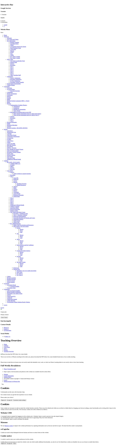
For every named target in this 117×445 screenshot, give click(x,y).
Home (5, 35)
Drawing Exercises (15, 91)
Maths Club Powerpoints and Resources (23, 225)
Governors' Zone (11, 288)
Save (14, 443)
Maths (8, 99)
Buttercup (15, 179)
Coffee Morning (11, 300)
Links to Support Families (13, 290)
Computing (10, 92)
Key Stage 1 (20, 273)
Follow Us (7, 336)
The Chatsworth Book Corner (17, 212)
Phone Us (6, 327)
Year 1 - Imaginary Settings (20, 215)
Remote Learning (14, 42)
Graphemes (16, 108)
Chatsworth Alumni (12, 299)
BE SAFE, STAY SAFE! (13, 162)
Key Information (11, 41)
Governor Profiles (14, 286)
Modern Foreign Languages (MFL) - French (18, 101)
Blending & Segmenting (19, 109)
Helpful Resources (21, 185)
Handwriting (16, 196)
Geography (10, 95)
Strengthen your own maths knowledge (26, 270)
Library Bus (16, 222)
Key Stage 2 (20, 275)
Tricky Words (16, 111)
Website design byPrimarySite (12, 381)
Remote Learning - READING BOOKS (17, 128)
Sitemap (6, 374)
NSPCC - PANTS (11, 148)
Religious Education (12, 125)
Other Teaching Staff (15, 75)
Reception (12, 65)
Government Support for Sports (18, 46)
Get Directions (7, 330)
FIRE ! (12, 166)
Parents (5, 129)
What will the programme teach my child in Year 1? (26, 115)
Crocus (15, 180)
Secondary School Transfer (17, 82)
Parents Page (16, 269)
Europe (18, 228)
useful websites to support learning (22, 173)
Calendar (9, 133)
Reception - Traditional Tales (20, 213)
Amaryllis (15, 178)
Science (9, 126)
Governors (6, 283)
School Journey (11, 282)
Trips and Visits (11, 158)
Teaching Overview (22, 183)
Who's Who (10, 59)
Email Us (6, 329)
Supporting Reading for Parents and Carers (24, 218)
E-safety (9, 139)
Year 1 (11, 66)
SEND (12, 52)
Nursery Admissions (15, 78)
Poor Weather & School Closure (15, 149)
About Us (6, 36)
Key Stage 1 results (15, 58)
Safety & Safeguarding (12, 150)
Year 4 (11, 71)
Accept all (9, 400)
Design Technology (12, 93)
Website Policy (7, 377)
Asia (18, 233)
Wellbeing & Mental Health (14, 159)
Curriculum (13, 49)
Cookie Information (9, 375)
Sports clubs (10, 153)
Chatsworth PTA (11, 296)
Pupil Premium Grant (15, 48)
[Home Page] (1, 309)
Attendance (10, 130)
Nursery (12, 63)
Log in (5, 305)
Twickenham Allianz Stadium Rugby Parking (18, 302)
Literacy (15, 186)
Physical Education (12, 122)
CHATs (9, 295)
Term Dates (10, 156)
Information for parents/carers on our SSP (20, 112)
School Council (11, 280)
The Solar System (21, 262)
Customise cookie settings (19, 400)
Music (8, 102)
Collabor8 (9, 298)
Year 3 (11, 69)
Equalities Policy (14, 43)
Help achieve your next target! (21, 226)
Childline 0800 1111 (15, 163)
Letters (8, 142)
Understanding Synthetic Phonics (18, 105)
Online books (16, 220)
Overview (9, 88)
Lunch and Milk (11, 143)
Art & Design (16, 193)
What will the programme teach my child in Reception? (27, 113)
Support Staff (13, 62)
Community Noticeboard (13, 136)
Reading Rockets (11, 279)
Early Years (19, 272)
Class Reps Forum (11, 135)
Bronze (21, 229)
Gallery (9, 276)
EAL (11, 53)
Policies (12, 51)
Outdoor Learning (14, 206)
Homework (16, 268)
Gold (21, 232)
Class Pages (10, 170)
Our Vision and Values (12, 39)
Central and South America (23, 250)
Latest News (10, 140)
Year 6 (11, 73)
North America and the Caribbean (25, 245)
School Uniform (11, 155)
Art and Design (11, 89)
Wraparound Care (11, 132)
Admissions (10, 76)
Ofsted (12, 45)
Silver (21, 230)
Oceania (19, 256)
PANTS (12, 168)
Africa (18, 239)
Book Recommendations (19, 216)
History (9, 96)
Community (7, 289)
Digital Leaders (14, 210)
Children (6, 160)
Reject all (3, 400)
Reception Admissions (15, 79)
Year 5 (11, 72)
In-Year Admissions (15, 81)
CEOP (5, 25)
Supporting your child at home (14, 293)
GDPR (12, 55)
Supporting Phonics (18, 219)
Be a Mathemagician (15, 223)
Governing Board (11, 285)
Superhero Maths (14, 208)
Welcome (9, 38)
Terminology (16, 106)
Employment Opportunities (14, 83)
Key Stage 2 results (15, 56)
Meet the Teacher (11, 145)
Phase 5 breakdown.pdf (10, 369)
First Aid (12, 169)
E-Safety (12, 165)
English (9, 98)
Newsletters (10, 146)
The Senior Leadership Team (17, 61)
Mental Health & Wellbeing (14, 292)
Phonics (9, 103)
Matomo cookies (9, 425)
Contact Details (11, 85)
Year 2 (11, 68)
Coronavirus (10, 138)
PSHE (8, 123)
